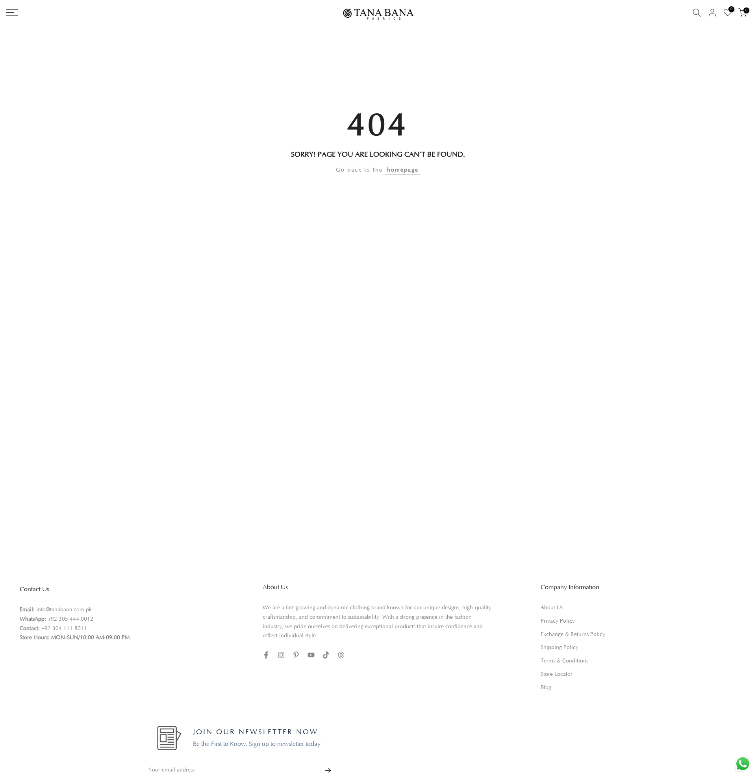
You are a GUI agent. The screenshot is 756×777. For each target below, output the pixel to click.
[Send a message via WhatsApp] (743, 764)
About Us (552, 608)
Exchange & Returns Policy (573, 634)
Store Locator (557, 674)
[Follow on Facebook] (266, 655)
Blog (546, 687)
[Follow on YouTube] (311, 655)
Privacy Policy (558, 621)
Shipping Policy (559, 647)
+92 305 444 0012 (70, 619)
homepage (403, 170)
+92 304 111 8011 (64, 628)
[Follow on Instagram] (281, 655)
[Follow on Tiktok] (326, 655)
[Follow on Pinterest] (296, 655)
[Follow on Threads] (341, 655)
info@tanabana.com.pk (64, 610)
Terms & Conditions (564, 661)
